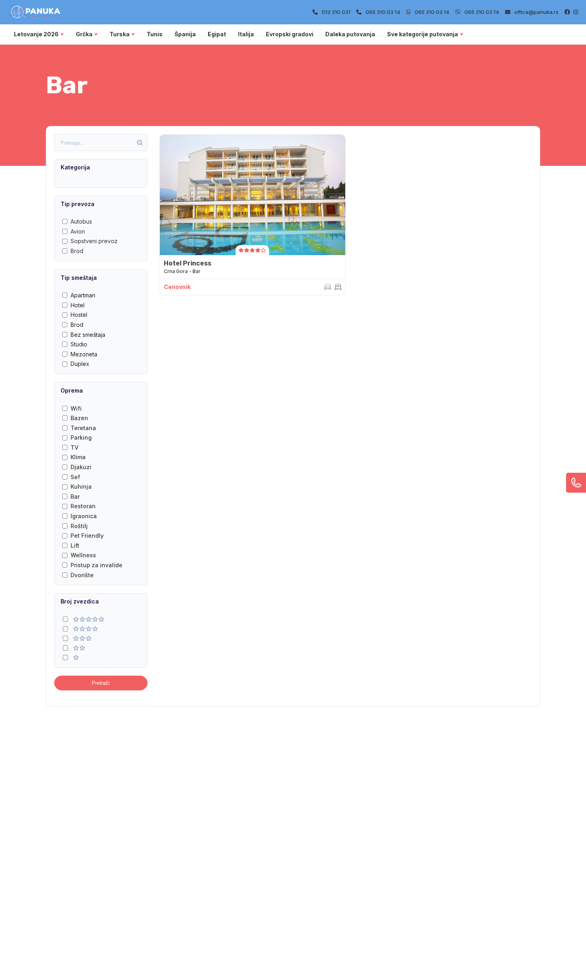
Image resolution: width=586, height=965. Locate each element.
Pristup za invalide (96, 565)
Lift (75, 545)
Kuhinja (81, 486)
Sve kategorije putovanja (422, 34)
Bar (75, 496)
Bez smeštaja (88, 334)
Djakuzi (81, 467)
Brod (77, 251)
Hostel (79, 314)
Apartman (83, 295)
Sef (75, 477)
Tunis (155, 34)
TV (75, 447)
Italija (246, 34)
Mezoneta (84, 354)
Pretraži (101, 683)
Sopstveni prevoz (94, 241)
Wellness (83, 555)
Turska (120, 34)
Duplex (80, 363)
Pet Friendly (87, 535)
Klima (78, 457)
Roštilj (79, 526)
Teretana (83, 428)
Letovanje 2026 (36, 34)
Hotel (78, 305)
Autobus (81, 221)
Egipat (217, 34)
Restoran (83, 506)
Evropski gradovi (289, 34)
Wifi (76, 408)
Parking (81, 437)
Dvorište (82, 575)
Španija (185, 34)
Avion (78, 231)
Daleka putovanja (350, 34)
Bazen (79, 418)
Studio (79, 344)
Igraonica (84, 516)
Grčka (84, 34)
